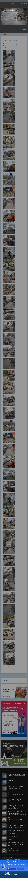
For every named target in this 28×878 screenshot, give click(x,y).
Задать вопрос (11, 868)
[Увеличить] (25, 3)
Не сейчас (20, 868)
